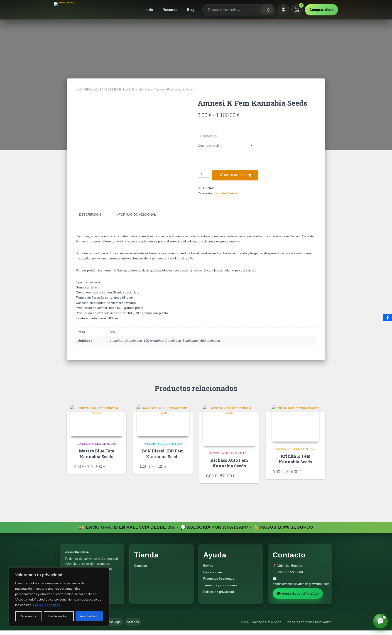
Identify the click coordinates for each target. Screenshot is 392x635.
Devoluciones (213, 572)
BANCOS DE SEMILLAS (115, 89)
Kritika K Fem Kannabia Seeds (295, 458)
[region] (59, 596)
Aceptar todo (89, 616)
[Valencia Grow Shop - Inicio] (64, 9)
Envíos (208, 565)
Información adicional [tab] (135, 214)
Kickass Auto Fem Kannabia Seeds (229, 463)
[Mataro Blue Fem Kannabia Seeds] (96, 420)
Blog (190, 10)
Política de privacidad (218, 591)
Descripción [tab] (90, 214)
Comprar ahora (321, 10)
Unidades (208, 136)
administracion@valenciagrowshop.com (301, 584)
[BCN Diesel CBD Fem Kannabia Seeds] (163, 420)
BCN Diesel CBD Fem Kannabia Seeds (163, 453)
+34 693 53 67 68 (290, 572)
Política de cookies (46, 605)
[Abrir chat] (380, 621)
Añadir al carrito (233, 175)
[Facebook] (387, 317)
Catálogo (140, 565)
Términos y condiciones (220, 585)
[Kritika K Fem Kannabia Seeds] (295, 423)
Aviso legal (113, 622)
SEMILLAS (91, 89)
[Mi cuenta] (283, 9)
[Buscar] (266, 9)
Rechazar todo (58, 616)
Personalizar (29, 616)
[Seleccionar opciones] (118, 466)
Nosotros (170, 10)
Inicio (149, 10)
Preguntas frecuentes (218, 578)
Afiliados (133, 622)
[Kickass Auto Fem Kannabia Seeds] (229, 425)
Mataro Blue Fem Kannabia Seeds (96, 453)
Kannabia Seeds (142, 89)
